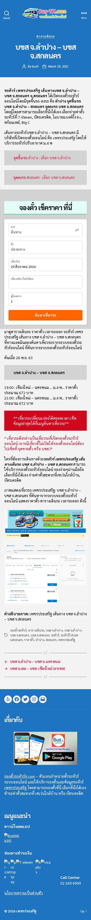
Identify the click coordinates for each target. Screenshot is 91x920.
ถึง (12, 244)
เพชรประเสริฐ (66, 640)
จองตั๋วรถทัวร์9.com (19, 776)
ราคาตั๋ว (29, 640)
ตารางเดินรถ (45, 36)
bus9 (35, 66)
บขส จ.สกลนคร (39, 635)
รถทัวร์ (55, 635)
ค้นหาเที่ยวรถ (45, 315)
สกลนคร (51, 640)
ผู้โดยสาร (16, 296)
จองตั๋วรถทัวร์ (18, 630)
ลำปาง (40, 640)
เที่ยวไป (15, 261)
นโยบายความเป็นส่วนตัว (23, 892)
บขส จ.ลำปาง (54, 630)
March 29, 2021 (58, 66)
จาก (13, 227)
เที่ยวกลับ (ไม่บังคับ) (22, 278)
